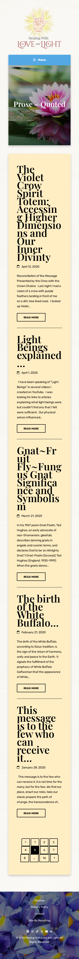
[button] (39, 59)
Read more (31, 317)
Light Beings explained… (39, 351)
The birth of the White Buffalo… (38, 610)
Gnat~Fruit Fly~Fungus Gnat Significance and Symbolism (39, 478)
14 (46, 858)
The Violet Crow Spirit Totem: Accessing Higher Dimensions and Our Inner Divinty (39, 212)
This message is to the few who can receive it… (36, 733)
